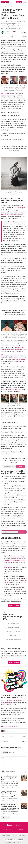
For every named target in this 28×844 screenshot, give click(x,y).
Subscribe (19, 2)
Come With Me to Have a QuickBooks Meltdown (9, 805)
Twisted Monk (8, 567)
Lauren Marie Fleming (10, 31)
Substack (8, 842)
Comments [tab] (5, 752)
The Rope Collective (14, 389)
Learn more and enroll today (10, 726)
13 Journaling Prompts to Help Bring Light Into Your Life (10, 778)
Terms (19, 835)
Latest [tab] (7, 771)
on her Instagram (20, 207)
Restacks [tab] (11, 752)
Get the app (20, 839)
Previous (6, 741)
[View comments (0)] (8, 36)
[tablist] (8, 752)
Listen (24, 32)
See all (4, 817)
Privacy (15, 835)
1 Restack (12, 731)
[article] (14, 781)
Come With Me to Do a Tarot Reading (8, 792)
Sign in (24, 2)
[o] (24, 793)
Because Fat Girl (20, 361)
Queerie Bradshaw (7, 7)
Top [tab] (3, 771)
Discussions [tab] (13, 771)
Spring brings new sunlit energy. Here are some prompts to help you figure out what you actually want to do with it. (10, 782)
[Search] (25, 771)
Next (23, 741)
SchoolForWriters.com (19, 359)
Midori (18, 589)
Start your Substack (10, 839)
